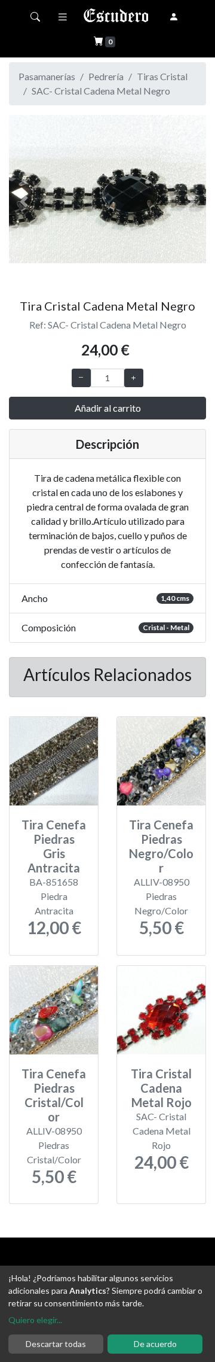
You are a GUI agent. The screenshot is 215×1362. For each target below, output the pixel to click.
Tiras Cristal (162, 76)
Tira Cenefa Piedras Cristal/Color (54, 1095)
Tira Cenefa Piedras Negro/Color (161, 846)
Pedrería (106, 76)
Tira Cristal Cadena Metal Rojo (161, 1087)
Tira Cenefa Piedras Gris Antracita (54, 846)
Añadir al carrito (108, 408)
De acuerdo (155, 1344)
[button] (24, 202)
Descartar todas (56, 1344)
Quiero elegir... (35, 1320)
